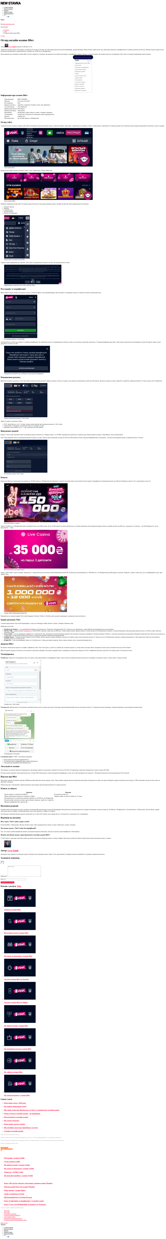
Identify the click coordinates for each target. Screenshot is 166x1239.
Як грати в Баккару (11, 1121)
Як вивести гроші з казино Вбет (16, 1026)
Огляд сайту (78, 65)
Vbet (19, 886)
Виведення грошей (80, 71)
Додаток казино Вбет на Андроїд (16, 979)
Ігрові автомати (8, 13)
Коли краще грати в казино (14, 1124)
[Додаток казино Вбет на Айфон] (84, 991)
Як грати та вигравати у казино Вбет (18, 956)
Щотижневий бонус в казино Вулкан (18, 1197)
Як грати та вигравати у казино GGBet (19, 1168)
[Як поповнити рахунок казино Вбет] (84, 1037)
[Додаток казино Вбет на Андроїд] (84, 968)
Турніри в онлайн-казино (13, 1131)
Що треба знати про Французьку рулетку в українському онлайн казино (31, 1110)
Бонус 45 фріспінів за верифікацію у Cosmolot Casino (24, 1201)
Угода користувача (9, 1217)
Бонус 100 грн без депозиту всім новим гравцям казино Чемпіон (28, 1183)
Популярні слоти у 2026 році (15, 1103)
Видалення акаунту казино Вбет (16, 933)
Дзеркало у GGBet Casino (13, 1172)
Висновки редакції (80, 88)
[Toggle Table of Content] (88, 60)
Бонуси (77, 73)
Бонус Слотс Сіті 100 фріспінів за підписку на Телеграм (25, 1204)
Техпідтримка (79, 80)
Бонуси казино (8, 9)
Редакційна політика (10, 1214)
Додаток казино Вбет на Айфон (16, 1002)
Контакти (7, 1210)
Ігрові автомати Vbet (80, 75)
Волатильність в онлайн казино (16, 1117)
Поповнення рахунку (80, 69)
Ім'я (2, 879)
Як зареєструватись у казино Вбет (17, 1095)
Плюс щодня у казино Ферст (15, 1190)
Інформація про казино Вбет (82, 63)
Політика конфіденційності (12, 1215)
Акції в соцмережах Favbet (14, 1194)
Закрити (3, 1224)
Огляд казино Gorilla (12, 1161)
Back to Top (4, 1223)
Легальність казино (80, 82)
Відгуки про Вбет (79, 84)
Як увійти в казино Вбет (13, 1072)
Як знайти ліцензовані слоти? (15, 1106)
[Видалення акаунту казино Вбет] (84, 921)
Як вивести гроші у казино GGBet (17, 1165)
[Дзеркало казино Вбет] (84, 898)
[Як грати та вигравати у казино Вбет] (84, 945)
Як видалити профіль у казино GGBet (18, 1176)
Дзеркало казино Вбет (12, 910)
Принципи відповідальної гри (13, 1218)
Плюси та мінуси (79, 86)
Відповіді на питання (80, 90)
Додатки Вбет (79, 78)
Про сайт (7, 1212)
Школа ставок (8, 12)
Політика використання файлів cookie (15, 1220)
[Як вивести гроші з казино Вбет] (84, 1014)
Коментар (4, 876)
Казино (6, 10)
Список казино (8, 7)
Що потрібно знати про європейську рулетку (21, 1128)
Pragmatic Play (28, 631)
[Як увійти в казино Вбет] (84, 1061)
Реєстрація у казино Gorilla (14, 1158)
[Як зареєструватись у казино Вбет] (84, 1084)
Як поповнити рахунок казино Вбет (17, 1049)
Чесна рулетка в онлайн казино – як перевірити (22, 1114)
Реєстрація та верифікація (82, 67)
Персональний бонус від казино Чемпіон (19, 1187)
